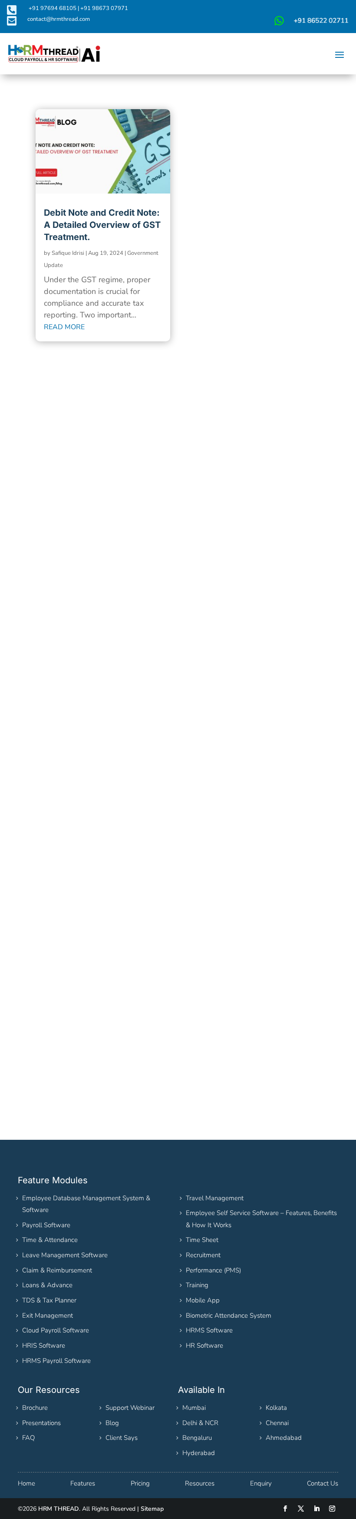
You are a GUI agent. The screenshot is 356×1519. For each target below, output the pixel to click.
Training (197, 1285)
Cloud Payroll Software (55, 1330)
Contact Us (322, 1483)
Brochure (35, 1407)
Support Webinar (130, 1407)
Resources (199, 1483)
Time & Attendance (50, 1239)
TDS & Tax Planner (49, 1300)
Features (82, 1483)
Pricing (140, 1483)
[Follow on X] (301, 1508)
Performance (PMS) (213, 1270)
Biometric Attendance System (228, 1315)
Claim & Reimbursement (57, 1270)
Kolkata (276, 1407)
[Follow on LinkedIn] (316, 1508)
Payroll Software (46, 1225)
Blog (112, 1423)
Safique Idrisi (68, 253)
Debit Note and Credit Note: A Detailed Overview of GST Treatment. (102, 224)
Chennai (277, 1423)
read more (64, 327)
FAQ (28, 1437)
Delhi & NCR (200, 1423)
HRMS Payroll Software (56, 1360)
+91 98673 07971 (104, 8)
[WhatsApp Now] (310, 24)
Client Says (121, 1437)
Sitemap (152, 1509)
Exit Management (47, 1315)
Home (26, 1483)
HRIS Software (43, 1345)
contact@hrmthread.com (58, 19)
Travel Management (215, 1198)
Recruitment (203, 1255)
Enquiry (261, 1483)
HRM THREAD (58, 1509)
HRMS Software (209, 1330)
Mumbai (194, 1407)
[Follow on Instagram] (332, 1508)
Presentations (41, 1423)
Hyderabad (198, 1453)
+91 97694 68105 (52, 8)
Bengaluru (197, 1437)
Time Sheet (202, 1239)
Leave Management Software (65, 1255)
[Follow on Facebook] (285, 1508)
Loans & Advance (47, 1285)
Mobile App (203, 1300)
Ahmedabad (284, 1437)
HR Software (204, 1345)
